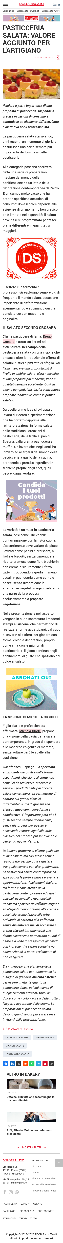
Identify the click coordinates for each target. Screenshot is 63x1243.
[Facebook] (5, 1192)
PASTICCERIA (10, 1203)
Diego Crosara (45, 1037)
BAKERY (12, 1093)
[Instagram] (11, 1192)
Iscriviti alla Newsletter (44, 1184)
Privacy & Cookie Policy (44, 1190)
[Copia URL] (51, 1063)
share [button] (58, 57)
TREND (23, 1218)
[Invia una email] (45, 1063)
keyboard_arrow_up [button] (59, 1163)
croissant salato (17, 1037)
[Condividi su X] (18, 1063)
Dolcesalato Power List (28, 10)
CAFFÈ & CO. (9, 1211)
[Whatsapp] (17, 1192)
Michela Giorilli (30, 731)
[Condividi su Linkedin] (12, 1063)
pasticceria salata (17, 1053)
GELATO (37, 1203)
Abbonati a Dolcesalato (44, 1178)
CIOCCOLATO (27, 1211)
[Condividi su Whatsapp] (31, 1063)
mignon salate (15, 1045)
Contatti (36, 1172)
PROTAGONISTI (46, 1211)
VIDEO (33, 1218)
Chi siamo (37, 1166)
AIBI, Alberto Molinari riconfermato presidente (29, 1132)
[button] (5, 4)
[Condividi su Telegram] (38, 1063)
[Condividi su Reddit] (25, 1063)
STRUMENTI (9, 1218)
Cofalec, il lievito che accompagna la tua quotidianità (30, 1098)
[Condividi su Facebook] (5, 1063)
